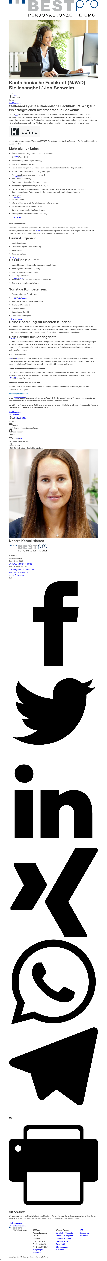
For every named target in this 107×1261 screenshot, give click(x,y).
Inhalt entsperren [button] (15, 1223)
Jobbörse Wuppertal (63, 1238)
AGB (81, 1230)
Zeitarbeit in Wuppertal (64, 1233)
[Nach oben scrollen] (1, 1259)
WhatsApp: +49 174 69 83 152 (20, 564)
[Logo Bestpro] (53, 16)
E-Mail (38, 230)
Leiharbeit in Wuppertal (64, 1235)
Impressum (84, 1235)
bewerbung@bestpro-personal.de (21, 569)
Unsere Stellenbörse (16, 575)
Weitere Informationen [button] (17, 1225)
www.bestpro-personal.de (18, 572)
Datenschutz (84, 1233)
